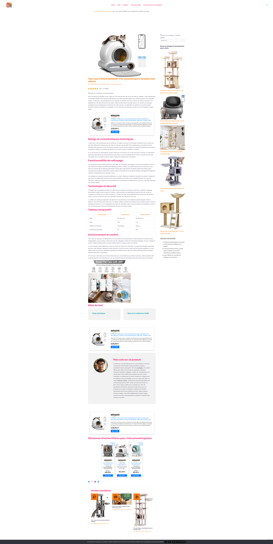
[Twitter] (92, 481)
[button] (267, 5)
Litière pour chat (127, 509)
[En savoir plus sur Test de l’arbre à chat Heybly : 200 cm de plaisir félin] (143, 510)
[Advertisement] (136, 23)
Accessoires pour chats (96, 523)
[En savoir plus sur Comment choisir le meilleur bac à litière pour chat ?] (122, 499)
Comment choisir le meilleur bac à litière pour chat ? (121, 507)
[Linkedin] (98, 481)
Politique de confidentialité (179, 541)
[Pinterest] (95, 481)
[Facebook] (89, 481)
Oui (166, 541)
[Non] (271, 542)
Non (170, 541)
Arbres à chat (105, 523)
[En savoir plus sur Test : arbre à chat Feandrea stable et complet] (100, 506)
